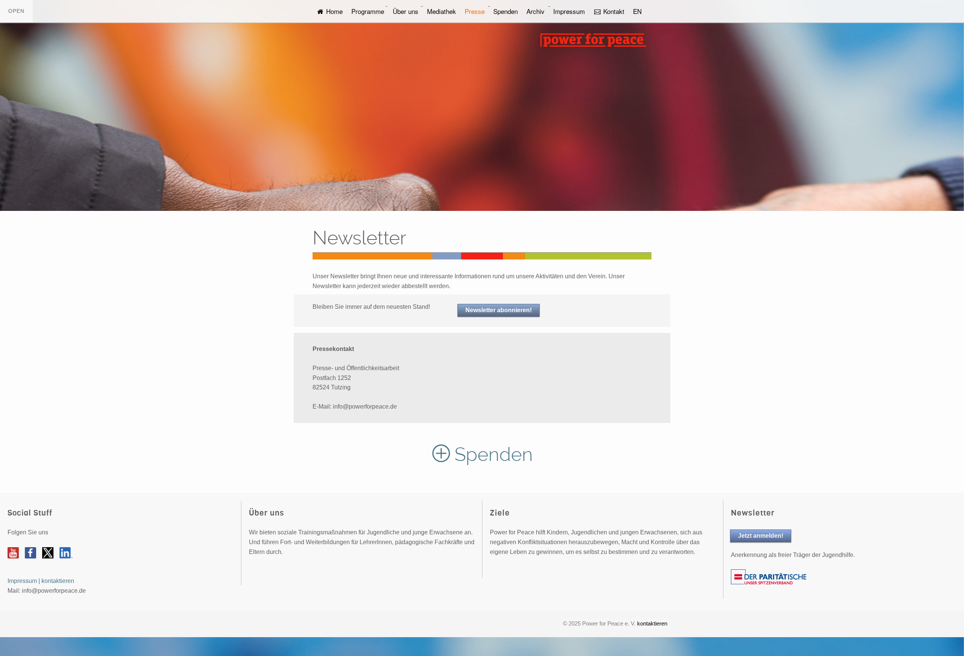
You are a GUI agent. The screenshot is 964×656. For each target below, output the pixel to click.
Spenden (505, 11)
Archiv (535, 11)
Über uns (405, 11)
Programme (367, 11)
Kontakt (612, 11)
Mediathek (441, 11)
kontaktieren (57, 581)
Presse (475, 11)
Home (333, 11)
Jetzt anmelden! (760, 535)
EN (637, 11)
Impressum (569, 11)
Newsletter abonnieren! (498, 310)
